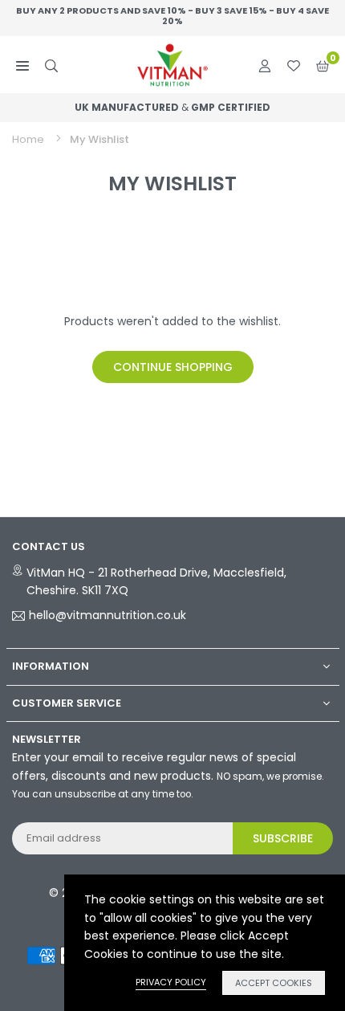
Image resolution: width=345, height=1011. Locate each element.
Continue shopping (173, 367)
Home (28, 139)
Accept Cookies (273, 982)
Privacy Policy (171, 982)
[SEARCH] (51, 65)
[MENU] (22, 65)
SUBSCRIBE (283, 838)
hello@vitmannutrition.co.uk (107, 615)
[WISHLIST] (293, 65)
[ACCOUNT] (264, 65)
